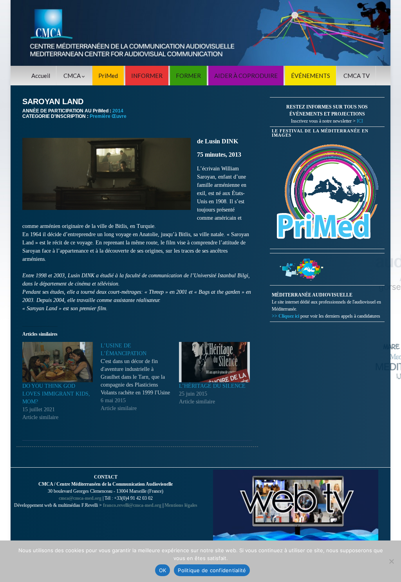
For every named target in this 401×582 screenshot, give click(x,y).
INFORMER (147, 75)
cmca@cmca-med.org (80, 498)
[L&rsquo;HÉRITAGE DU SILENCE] (214, 362)
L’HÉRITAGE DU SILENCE (212, 386)
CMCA (72, 75)
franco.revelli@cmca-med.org (132, 505)
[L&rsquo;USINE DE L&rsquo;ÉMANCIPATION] (140, 377)
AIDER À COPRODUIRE (246, 75)
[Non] (391, 561)
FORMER (188, 75)
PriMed (108, 75)
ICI (360, 121)
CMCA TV (356, 75)
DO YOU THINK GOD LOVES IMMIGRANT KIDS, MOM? (56, 394)
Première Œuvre (108, 116)
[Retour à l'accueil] (200, 33)
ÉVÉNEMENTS (310, 75)
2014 (117, 111)
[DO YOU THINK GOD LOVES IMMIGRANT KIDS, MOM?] (57, 362)
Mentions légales (180, 505)
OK (162, 570)
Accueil (40, 75)
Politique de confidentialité (212, 570)
